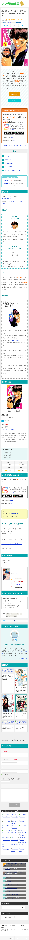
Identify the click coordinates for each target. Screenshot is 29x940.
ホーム (3, 938)
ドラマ (14, 22)
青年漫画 (9, 22)
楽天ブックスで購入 (18, 581)
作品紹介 (7, 156)
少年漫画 (4, 22)
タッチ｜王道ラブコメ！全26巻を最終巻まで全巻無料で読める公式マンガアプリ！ (8, 740)
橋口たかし (6, 429)
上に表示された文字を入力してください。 (12, 779)
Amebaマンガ (6, 183)
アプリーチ (14, 129)
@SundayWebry (6, 198)
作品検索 (11, 938)
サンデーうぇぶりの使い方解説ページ (11, 544)
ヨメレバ (16, 573)
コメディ (19, 22)
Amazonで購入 (18, 578)
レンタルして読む (14, 100)
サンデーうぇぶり (14, 511)
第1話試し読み (14, 94)
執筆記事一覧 (23, 658)
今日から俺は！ (16, 340)
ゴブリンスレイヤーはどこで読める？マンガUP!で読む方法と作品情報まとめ (7, 728)
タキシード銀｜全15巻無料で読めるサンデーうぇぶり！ (21, 740)
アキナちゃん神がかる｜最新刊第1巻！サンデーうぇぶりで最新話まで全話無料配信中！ (7, 677)
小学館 (7, 613)
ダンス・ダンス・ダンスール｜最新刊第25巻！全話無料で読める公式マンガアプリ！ (21, 689)
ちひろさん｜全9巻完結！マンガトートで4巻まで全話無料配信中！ (21, 727)
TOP (9, 925)
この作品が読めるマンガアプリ (12, 163)
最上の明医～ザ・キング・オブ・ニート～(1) (13, 145)
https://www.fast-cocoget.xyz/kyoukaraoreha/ (12, 601)
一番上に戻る (25, 938)
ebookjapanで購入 (19, 587)
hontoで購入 (18, 584)
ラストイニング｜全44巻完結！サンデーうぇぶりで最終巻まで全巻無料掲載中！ (7, 715)
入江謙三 (11, 429)
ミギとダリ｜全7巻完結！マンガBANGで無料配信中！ (21, 715)
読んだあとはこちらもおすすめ (12, 170)
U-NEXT (6, 180)
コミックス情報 (8, 166)
